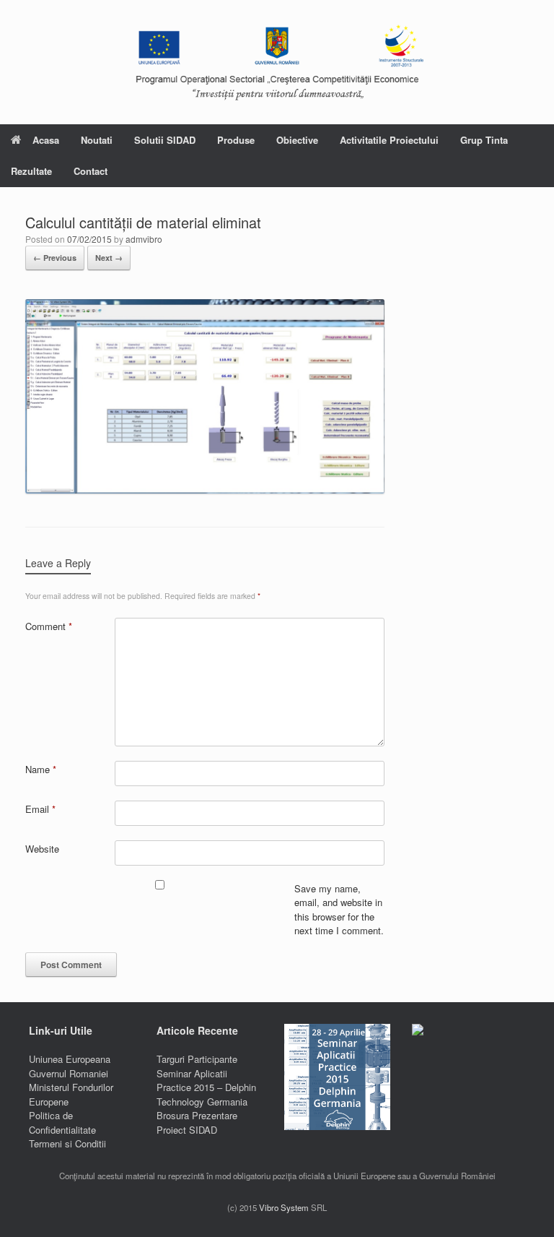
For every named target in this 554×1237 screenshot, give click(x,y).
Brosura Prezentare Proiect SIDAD (197, 1122)
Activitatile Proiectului (389, 140)
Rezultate (31, 171)
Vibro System (284, 1207)
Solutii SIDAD (164, 140)
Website (42, 848)
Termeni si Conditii (67, 1143)
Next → (109, 257)
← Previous (54, 257)
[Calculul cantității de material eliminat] (204, 489)
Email (40, 809)
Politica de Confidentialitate (62, 1122)
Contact (90, 171)
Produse (236, 140)
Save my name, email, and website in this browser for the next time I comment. (339, 910)
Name (40, 769)
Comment (48, 626)
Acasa (45, 140)
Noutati (97, 140)
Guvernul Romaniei (68, 1073)
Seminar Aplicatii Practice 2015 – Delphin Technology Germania (206, 1087)
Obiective (297, 140)
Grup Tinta (484, 140)
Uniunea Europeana (69, 1059)
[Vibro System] (277, 62)
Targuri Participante (197, 1059)
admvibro (144, 239)
